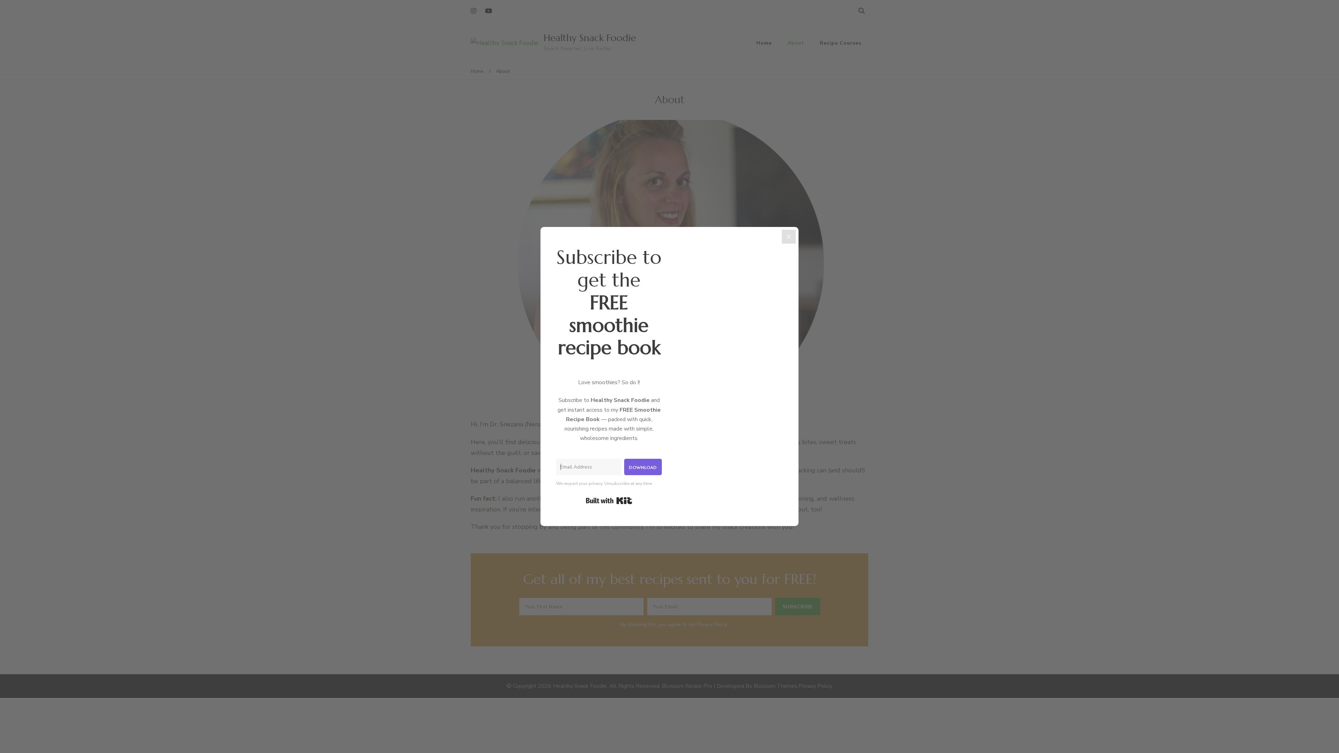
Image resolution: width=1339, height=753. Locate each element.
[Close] (789, 237)
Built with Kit (609, 500)
